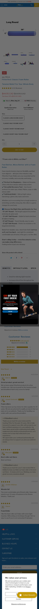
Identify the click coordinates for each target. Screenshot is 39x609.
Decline (18, 599)
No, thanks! (10, 314)
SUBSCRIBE (10, 311)
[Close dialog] (2, 286)
